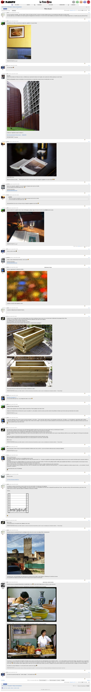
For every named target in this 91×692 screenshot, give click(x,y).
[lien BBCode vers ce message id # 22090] (3, 273)
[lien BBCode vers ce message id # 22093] (3, 312)
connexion (73, 4)
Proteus (7, 141)
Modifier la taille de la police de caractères (88, 6)
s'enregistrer (62, 4)
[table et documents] (73, 2)
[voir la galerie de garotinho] (2, 263)
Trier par (48, 680)
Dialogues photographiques (17, 685)
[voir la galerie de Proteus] (2, 199)
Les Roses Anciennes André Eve (13, 479)
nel (6, 316)
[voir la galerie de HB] (2, 69)
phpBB (43, 689)
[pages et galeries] (81, 2)
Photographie (9, 685)
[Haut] (2, 12)
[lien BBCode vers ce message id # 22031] (3, 69)
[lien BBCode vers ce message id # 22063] (3, 263)
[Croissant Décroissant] (61, 680)
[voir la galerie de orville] (2, 25)
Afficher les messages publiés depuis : (33, 680)
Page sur (72, 10)
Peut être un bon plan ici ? (11, 397)
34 (79, 10)
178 (88, 10)
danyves (7, 474)
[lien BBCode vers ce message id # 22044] (3, 212)
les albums (51, 4)
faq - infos (17, 4)
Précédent (3, 680)
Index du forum (4, 685)
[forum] (88, 2)
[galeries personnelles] (84, 2)
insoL (7, 73)
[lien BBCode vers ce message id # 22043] (3, 199)
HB (6, 65)
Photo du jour (48, 9)
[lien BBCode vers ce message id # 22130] (3, 676)
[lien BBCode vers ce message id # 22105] (3, 423)
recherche (39, 4)
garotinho (8, 257)
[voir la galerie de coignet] (2, 312)
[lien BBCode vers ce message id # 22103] (3, 401)
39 (86, 10)
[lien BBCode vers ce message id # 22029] (3, 25)
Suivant (88, 680)
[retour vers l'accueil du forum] (45, 2)
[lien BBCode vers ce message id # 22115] (3, 534)
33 (78, 10)
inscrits (28, 4)
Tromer (7, 267)
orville (79, 246)
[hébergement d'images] (77, 2)
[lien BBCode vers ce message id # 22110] (3, 488)
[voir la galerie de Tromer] (2, 273)
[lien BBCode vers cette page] (17, 8)
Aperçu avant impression (86, 6)
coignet (7, 12)
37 (83, 10)
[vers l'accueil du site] (8, 2)
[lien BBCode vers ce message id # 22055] (3, 253)
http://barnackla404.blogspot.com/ (12, 190)
